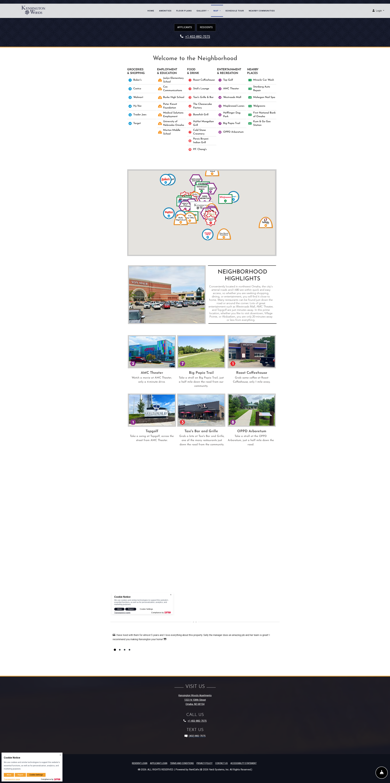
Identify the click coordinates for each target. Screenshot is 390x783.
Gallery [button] (202, 11)
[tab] (115, 650)
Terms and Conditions (182, 763)
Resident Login (139, 763)
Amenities (165, 11)
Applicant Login (158, 763)
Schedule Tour (234, 11)
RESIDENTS (206, 27)
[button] (378, 10)
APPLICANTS (184, 27)
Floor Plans (184, 11)
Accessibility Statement (243, 763)
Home (150, 11)
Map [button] (216, 11)
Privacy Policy (205, 763)
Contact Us (221, 763)
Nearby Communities (262, 11)
